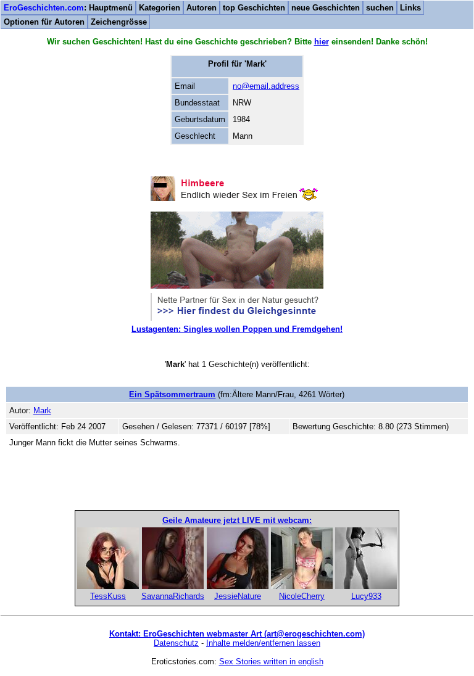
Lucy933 (366, 596)
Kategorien (159, 7)
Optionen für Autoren (44, 22)
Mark (42, 410)
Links (410, 7)
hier (321, 41)
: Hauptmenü (68, 7)
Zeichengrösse (119, 22)
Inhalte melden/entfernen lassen (263, 643)
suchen (380, 7)
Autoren (201, 7)
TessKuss (108, 596)
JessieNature (237, 596)
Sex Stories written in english (271, 661)
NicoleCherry (302, 596)
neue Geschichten (325, 7)
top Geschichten (254, 7)
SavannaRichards (172, 596)
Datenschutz (176, 643)
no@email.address (266, 86)
